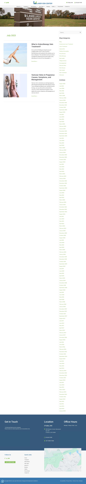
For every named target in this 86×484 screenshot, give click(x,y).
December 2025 (63, 102)
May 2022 (61, 195)
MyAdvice (36, 480)
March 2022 (62, 199)
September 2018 (63, 287)
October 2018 (62, 285)
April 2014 (61, 368)
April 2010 (61, 408)
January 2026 (62, 100)
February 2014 (62, 370)
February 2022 (62, 202)
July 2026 (61, 86)
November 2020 (63, 233)
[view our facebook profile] (5, 3)
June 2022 (61, 192)
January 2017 (62, 335)
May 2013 (61, 387)
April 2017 (61, 328)
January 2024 (62, 152)
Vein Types (26, 463)
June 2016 (61, 344)
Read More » (34, 61)
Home (25, 457)
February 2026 (62, 97)
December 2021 (63, 207)
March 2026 (62, 95)
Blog (60, 41)
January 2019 (62, 280)
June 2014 (61, 363)
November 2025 (63, 105)
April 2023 (61, 171)
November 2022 (63, 183)
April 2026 (61, 93)
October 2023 (62, 159)
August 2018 (62, 290)
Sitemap (80, 480)
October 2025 (62, 107)
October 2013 (62, 377)
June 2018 (61, 294)
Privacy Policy (69, 480)
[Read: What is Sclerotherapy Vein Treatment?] (15, 54)
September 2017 (63, 316)
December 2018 (63, 282)
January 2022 (62, 204)
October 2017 (62, 313)
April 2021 (61, 223)
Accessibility (62, 480)
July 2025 (61, 114)
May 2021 (61, 221)
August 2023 (62, 162)
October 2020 (62, 235)
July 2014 (61, 361)
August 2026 (62, 83)
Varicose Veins (62, 65)
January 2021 (62, 230)
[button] (10, 462)
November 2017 (63, 311)
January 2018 (62, 306)
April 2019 (61, 275)
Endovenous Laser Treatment (66, 44)
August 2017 (62, 318)
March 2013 (62, 389)
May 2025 (61, 119)
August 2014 (62, 358)
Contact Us (26, 472)
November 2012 (63, 394)
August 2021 (62, 214)
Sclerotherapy (62, 56)
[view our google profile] (6, 3)
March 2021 (62, 226)
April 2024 (61, 145)
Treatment (26, 459)
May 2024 (61, 143)
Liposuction (62, 48)
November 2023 (63, 157)
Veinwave (61, 75)
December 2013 (63, 373)
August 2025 (62, 112)
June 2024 (61, 140)
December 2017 (63, 309)
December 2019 (63, 256)
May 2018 (61, 297)
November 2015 (63, 351)
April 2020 (61, 247)
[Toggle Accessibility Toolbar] (2, 481)
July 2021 (61, 216)
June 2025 (61, 116)
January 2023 (62, 178)
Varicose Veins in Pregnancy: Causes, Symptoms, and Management (43, 77)
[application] (21, 6)
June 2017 (61, 323)
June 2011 (61, 406)
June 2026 (61, 88)
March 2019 (62, 278)
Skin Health (62, 58)
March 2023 (62, 173)
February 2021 (62, 228)
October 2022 (62, 185)
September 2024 (63, 135)
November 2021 (63, 209)
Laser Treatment (63, 46)
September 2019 (63, 263)
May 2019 (61, 273)
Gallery (25, 469)
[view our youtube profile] (8, 3)
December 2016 (63, 337)
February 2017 (62, 332)
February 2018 (62, 304)
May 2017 (61, 325)
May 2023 (61, 169)
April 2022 (61, 197)
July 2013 (61, 382)
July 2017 (61, 320)
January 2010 (62, 411)
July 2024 (61, 138)
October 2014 (62, 354)
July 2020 (61, 240)
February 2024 (62, 150)
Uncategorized (62, 63)
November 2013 (63, 375)
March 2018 (62, 301)
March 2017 (62, 330)
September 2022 (63, 188)
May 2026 (61, 90)
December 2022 (63, 181)
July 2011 (61, 403)
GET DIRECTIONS (50, 440)
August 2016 (62, 339)
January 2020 (62, 254)
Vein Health (62, 70)
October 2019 (62, 261)
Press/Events (62, 53)
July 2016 (61, 342)
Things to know (62, 60)
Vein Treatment (63, 72)
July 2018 (61, 292)
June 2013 (61, 384)
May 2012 (61, 401)
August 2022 (62, 190)
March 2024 (62, 147)
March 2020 (62, 249)
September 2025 (63, 109)
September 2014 (63, 356)
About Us (26, 465)
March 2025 (62, 124)
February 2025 (62, 126)
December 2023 (63, 154)
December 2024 (63, 131)
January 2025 (62, 128)
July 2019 (61, 268)
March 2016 (62, 347)
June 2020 (61, 242)
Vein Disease (62, 67)
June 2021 (61, 218)
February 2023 (62, 176)
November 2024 (63, 133)
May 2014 (61, 365)
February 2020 (62, 252)
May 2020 (61, 245)
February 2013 (62, 392)
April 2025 (61, 121)
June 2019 (61, 271)
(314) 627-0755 (78, 2)
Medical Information (64, 51)
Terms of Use (75, 480)
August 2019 (62, 266)
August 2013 (62, 380)
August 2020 (62, 237)
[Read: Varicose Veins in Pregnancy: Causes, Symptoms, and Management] (15, 85)
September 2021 (63, 211)
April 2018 (61, 299)
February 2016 (62, 349)
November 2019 (63, 259)
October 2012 (62, 396)
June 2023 (61, 166)
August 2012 (62, 399)
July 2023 (61, 164)
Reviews (26, 467)
